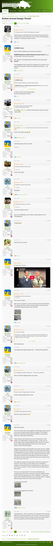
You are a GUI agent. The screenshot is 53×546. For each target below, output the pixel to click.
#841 (49, 26)
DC (11, 40)
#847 (49, 160)
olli (7, 186)
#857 (49, 386)
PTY (7, 168)
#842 (49, 45)
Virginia (10, 214)
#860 (49, 511)
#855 (49, 347)
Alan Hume (7, 81)
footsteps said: (18, 30)
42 (13, 23)
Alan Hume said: (19, 103)
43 (15, 23)
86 (24, 23)
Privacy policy (42, 542)
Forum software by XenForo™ (26, 544)
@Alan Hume (23, 110)
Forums (5, 11)
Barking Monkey (7, 206)
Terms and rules (34, 542)
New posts (4, 13)
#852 (49, 259)
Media (20, 11)
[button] (17, 10)
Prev (4, 23)
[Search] (49, 10)
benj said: (17, 263)
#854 (49, 326)
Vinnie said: (17, 125)
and (19, 70)
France (11, 254)
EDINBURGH (9, 88)
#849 (49, 198)
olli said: (17, 409)
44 (17, 23)
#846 (49, 141)
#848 (49, 178)
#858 (49, 405)
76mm (7, 33)
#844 (49, 100)
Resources (28, 11)
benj (7, 247)
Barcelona (10, 525)
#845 (49, 122)
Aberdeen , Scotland (8, 116)
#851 (49, 240)
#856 (49, 366)
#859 (49, 425)
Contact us (27, 542)
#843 (49, 74)
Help (47, 542)
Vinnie (7, 107)
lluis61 (7, 519)
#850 (49, 220)
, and (22, 194)
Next (27, 23)
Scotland (10, 193)
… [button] (8, 23)
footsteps (5, 21)
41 (10, 23)
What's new (13, 11)
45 (19, 23)
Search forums (11, 13)
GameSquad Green (7, 542)
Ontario (10, 59)
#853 (49, 290)
